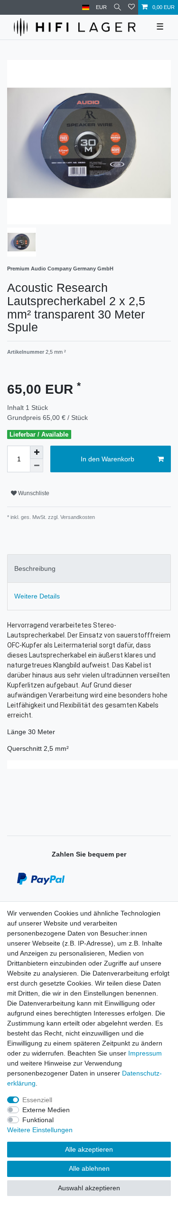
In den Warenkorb (107, 459)
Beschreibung (35, 568)
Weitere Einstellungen (40, 1130)
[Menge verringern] (36, 465)
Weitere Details (37, 596)
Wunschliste (33, 493)
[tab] (89, 568)
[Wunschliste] (131, 7)
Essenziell (37, 1100)
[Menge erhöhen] (36, 452)
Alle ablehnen (89, 1168)
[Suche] (117, 7)
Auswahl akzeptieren (89, 1188)
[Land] (86, 7)
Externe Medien (46, 1110)
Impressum (145, 1053)
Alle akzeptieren (89, 1149)
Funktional (38, 1120)
